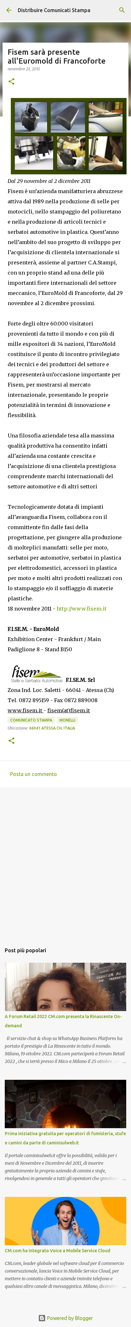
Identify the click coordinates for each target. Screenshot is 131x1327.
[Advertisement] (65, 862)
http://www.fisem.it (82, 608)
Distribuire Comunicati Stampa (54, 10)
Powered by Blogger (69, 1318)
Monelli (67, 720)
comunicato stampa (31, 720)
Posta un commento (33, 774)
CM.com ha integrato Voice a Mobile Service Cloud (57, 1250)
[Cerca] (122, 10)
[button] (11, 82)
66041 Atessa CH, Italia (52, 728)
